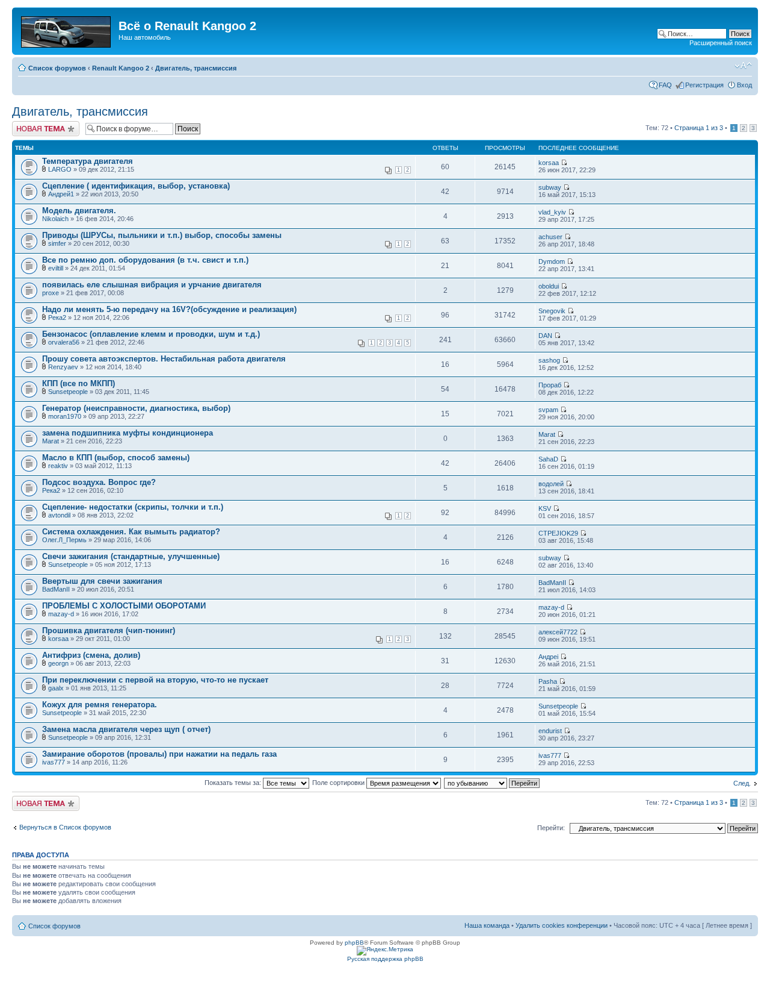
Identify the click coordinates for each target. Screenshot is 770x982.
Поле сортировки (339, 782)
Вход (744, 85)
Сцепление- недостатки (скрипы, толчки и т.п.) (132, 506)
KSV (544, 508)
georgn (58, 663)
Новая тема (30, 124)
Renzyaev (63, 367)
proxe (50, 292)
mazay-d (61, 614)
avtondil (59, 515)
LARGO (60, 169)
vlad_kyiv (552, 212)
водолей (551, 483)
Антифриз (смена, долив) (91, 655)
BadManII (56, 589)
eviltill (55, 268)
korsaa (548, 162)
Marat (50, 441)
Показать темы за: (234, 782)
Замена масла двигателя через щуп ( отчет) (126, 729)
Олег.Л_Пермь (64, 539)
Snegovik (551, 310)
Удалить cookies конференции (562, 925)
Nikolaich (55, 218)
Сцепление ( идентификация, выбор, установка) (136, 185)
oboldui (548, 286)
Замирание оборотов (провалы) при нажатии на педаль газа (159, 753)
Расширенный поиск (720, 42)
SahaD (548, 459)
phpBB (354, 942)
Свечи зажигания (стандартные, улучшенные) (131, 556)
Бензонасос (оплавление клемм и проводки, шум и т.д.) (151, 334)
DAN (545, 335)
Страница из (698, 127)
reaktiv (58, 465)
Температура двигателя (87, 161)
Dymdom (551, 261)
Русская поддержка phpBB (385, 958)
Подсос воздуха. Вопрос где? (99, 482)
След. (742, 783)
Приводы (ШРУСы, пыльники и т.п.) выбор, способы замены (162, 235)
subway (549, 187)
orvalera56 (63, 342)
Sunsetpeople (68, 391)
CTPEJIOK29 (558, 533)
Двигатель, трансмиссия (195, 68)
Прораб (549, 385)
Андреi (548, 656)
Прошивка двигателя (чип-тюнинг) (108, 630)
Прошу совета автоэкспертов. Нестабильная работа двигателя (164, 358)
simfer (57, 243)
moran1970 (64, 416)
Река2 (57, 317)
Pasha (547, 681)
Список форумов (57, 68)
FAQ (665, 85)
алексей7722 (558, 632)
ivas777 (53, 762)
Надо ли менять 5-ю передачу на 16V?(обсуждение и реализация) (169, 309)
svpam (548, 409)
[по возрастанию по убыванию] (492, 782)
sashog (549, 360)
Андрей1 (61, 194)
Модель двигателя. (79, 210)
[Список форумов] (67, 29)
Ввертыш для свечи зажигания (102, 581)
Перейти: (551, 827)
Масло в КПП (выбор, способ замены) (115, 457)
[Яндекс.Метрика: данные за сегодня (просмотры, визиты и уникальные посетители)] (385, 950)
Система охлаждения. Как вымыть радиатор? (131, 531)
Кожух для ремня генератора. (99, 704)
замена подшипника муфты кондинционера (127, 432)
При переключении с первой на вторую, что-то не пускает (155, 679)
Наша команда (487, 925)
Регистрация (704, 85)
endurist (550, 730)
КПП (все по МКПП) (78, 383)
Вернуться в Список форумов (65, 827)
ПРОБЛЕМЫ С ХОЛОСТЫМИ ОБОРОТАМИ (124, 605)
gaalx (56, 688)
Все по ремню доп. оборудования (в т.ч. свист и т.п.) (145, 259)
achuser (550, 236)
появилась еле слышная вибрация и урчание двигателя (152, 284)
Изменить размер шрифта (743, 65)
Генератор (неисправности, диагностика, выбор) (136, 408)
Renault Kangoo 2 (120, 68)
